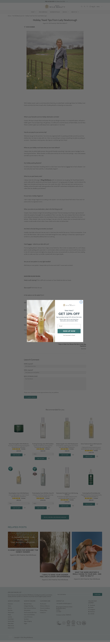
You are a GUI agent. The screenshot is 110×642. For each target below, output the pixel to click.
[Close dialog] (81, 302)
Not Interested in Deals (69, 335)
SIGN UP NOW (69, 331)
